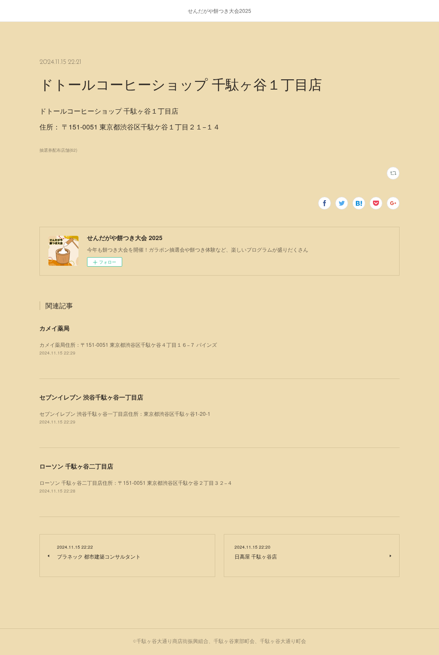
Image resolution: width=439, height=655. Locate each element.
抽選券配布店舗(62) (58, 150)
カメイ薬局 (54, 328)
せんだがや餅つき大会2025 (219, 10)
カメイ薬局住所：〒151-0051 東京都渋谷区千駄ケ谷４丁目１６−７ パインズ (128, 344)
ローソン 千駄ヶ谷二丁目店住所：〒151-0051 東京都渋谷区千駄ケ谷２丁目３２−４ (135, 482)
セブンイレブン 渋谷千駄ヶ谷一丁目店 (91, 397)
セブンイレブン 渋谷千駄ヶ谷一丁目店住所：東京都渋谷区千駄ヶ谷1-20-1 (124, 413)
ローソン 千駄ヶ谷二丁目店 (76, 466)
